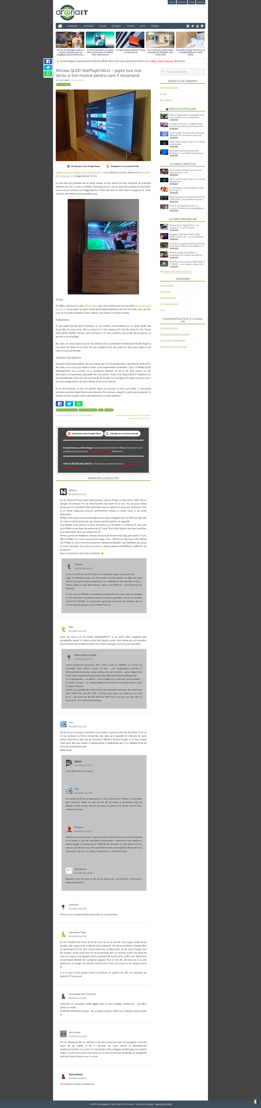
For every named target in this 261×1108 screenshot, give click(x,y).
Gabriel (77, 761)
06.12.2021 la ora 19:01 (78, 998)
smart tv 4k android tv (87, 410)
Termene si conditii (169, 328)
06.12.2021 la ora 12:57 (83, 793)
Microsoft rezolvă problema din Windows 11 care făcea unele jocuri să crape (186, 153)
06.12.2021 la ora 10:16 (78, 631)
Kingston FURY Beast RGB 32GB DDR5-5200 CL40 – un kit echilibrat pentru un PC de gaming (186, 237)
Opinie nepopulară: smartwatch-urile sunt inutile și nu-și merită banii (187, 116)
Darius (150, 1104)
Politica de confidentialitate (172, 340)
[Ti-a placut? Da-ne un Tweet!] (48, 67)
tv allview (109, 410)
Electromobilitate (168, 297)
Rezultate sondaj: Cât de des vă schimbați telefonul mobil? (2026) (190, 52)
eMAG (153, 61)
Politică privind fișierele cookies (175, 334)
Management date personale (173, 346)
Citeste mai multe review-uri (177, 271)
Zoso (162, 310)
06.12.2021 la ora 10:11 (78, 494)
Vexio (160, 61)
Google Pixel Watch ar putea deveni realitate (75, 415)
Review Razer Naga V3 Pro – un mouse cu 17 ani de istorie (184, 226)
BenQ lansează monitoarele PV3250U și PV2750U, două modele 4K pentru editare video (187, 199)
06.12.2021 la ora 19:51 (83, 831)
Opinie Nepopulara (169, 87)
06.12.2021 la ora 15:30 (83, 568)
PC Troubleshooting (169, 303)
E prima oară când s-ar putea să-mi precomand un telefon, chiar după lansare (100, 52)
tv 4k (101, 410)
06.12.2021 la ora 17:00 (78, 936)
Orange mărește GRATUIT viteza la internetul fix (130, 51)
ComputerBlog (167, 285)
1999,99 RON (90, 305)
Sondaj (163, 93)
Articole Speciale (63, 84)
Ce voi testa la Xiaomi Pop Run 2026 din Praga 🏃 (186, 189)
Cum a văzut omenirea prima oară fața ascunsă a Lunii (186, 171)
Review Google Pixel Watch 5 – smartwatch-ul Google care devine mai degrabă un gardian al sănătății (186, 255)
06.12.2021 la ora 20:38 (83, 873)
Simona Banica (76, 1074)
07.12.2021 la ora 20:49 (78, 1036)
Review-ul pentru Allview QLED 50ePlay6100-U (79, 172)
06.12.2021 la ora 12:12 (83, 765)
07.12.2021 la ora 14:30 (83, 659)
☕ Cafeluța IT (166, 100)
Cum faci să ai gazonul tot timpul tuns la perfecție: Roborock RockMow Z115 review (187, 246)
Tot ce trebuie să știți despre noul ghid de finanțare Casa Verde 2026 (160, 52)
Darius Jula (165, 291)
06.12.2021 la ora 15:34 (78, 908)
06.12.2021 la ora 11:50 (78, 726)
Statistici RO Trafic (163, 1104)
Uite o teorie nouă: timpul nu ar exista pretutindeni (187, 142)
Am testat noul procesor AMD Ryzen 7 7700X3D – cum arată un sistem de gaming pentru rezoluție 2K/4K (187, 264)
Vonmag (168, 61)
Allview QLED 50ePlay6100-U (67, 410)
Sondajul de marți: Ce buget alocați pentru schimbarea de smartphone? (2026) (186, 126)
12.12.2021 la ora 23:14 (78, 1078)
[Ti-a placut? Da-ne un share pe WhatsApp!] (48, 73)
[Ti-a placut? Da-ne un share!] (48, 61)
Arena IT (74, 12)
